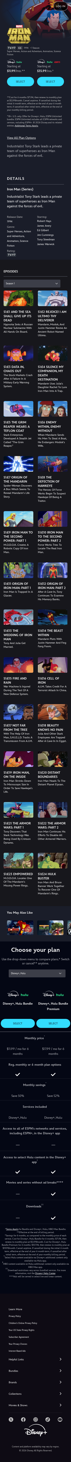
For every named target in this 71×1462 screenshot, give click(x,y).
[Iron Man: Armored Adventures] (20, 927)
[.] (11, 1419)
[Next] (64, 927)
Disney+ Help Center (45, 1273)
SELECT (20, 81)
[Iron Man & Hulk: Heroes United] (50, 927)
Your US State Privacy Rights (21, 1330)
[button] (35, 1359)
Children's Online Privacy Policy (23, 1323)
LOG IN (60, 6)
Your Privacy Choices (18, 1344)
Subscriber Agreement (19, 1337)
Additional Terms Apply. (26, 125)
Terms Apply (12, 1229)
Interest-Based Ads (17, 1351)
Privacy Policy (15, 1316)
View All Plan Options (21, 138)
